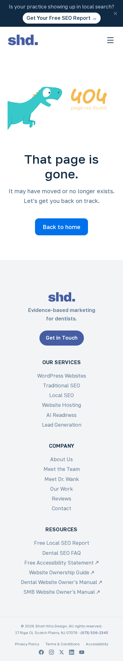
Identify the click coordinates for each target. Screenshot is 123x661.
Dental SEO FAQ (61, 553)
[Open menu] (110, 40)
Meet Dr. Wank (61, 479)
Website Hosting (61, 405)
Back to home (61, 226)
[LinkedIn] (71, 652)
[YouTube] (81, 652)
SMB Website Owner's (59, 592)
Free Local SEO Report (61, 543)
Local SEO (61, 395)
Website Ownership (59, 572)
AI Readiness (61, 415)
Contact (61, 508)
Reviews (61, 498)
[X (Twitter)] (61, 652)
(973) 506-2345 (94, 633)
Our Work (61, 489)
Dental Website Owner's (59, 582)
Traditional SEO (61, 385)
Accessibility (97, 644)
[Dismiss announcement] (115, 13)
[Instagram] (51, 652)
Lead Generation (61, 425)
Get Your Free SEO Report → (61, 18)
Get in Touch (62, 338)
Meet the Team (62, 469)
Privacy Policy (27, 644)
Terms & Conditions (62, 644)
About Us (61, 459)
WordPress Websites (61, 376)
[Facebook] (41, 652)
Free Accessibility (59, 563)
